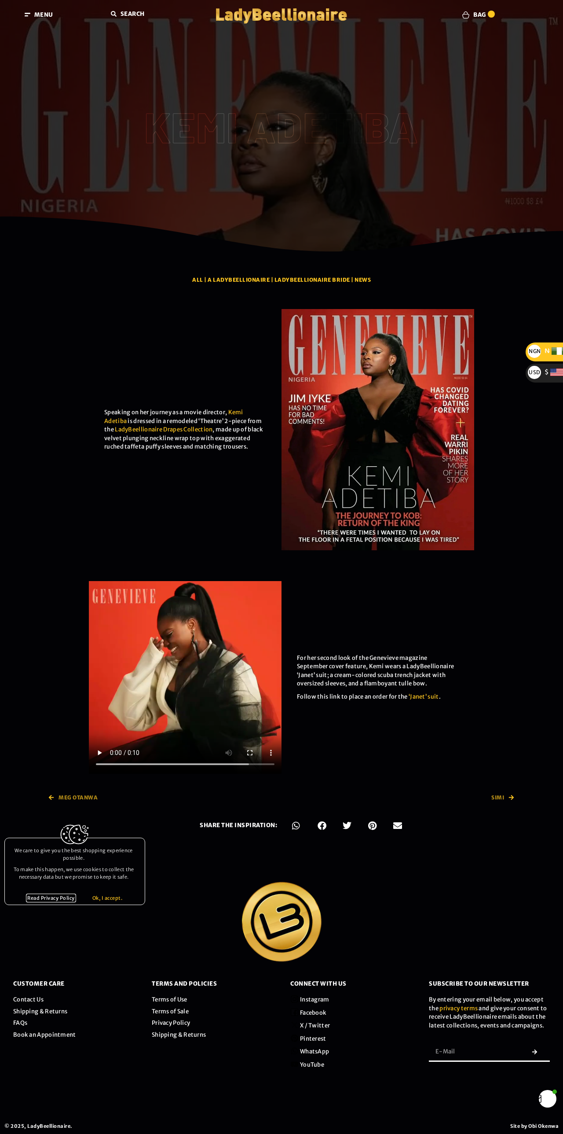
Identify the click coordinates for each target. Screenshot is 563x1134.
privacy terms (458, 1008)
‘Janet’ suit (424, 696)
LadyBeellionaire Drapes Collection (163, 429)
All (197, 279)
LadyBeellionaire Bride (312, 279)
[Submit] (534, 1051)
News (363, 279)
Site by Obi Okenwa (534, 1126)
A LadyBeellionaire (239, 279)
